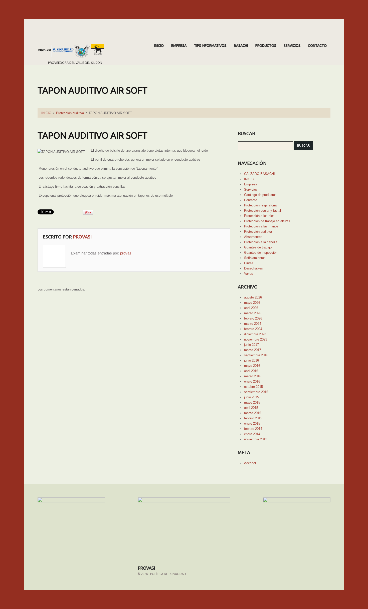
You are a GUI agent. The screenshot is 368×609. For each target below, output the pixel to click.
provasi (82, 236)
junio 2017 (251, 345)
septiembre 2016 (256, 355)
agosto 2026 (253, 297)
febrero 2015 (253, 418)
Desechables (253, 268)
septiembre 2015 (256, 392)
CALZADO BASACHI (259, 174)
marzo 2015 (252, 413)
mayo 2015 (252, 402)
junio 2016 (251, 360)
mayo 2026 (252, 302)
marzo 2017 (252, 350)
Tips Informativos (210, 46)
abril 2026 (251, 308)
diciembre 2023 (255, 334)
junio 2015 (251, 397)
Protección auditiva (70, 113)
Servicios (292, 46)
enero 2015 (252, 423)
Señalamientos (255, 258)
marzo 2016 (252, 376)
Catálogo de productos (260, 195)
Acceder (250, 463)
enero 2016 (252, 381)
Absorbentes (253, 237)
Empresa (179, 46)
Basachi (241, 46)
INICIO (159, 46)
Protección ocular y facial (262, 210)
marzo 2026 (252, 313)
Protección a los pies (259, 216)
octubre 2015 (253, 387)
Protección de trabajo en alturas (267, 221)
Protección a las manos (261, 226)
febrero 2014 (253, 429)
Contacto (317, 46)
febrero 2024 (253, 329)
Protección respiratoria (260, 205)
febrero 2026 (253, 318)
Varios (248, 273)
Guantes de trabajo (258, 247)
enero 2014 (252, 434)
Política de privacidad (168, 573)
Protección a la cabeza (260, 242)
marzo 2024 (252, 324)
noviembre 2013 (255, 439)
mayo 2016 (252, 366)
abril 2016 (251, 371)
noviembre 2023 (255, 339)
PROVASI (146, 567)
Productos (265, 46)
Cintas (248, 263)
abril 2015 (251, 408)
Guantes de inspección (260, 252)
